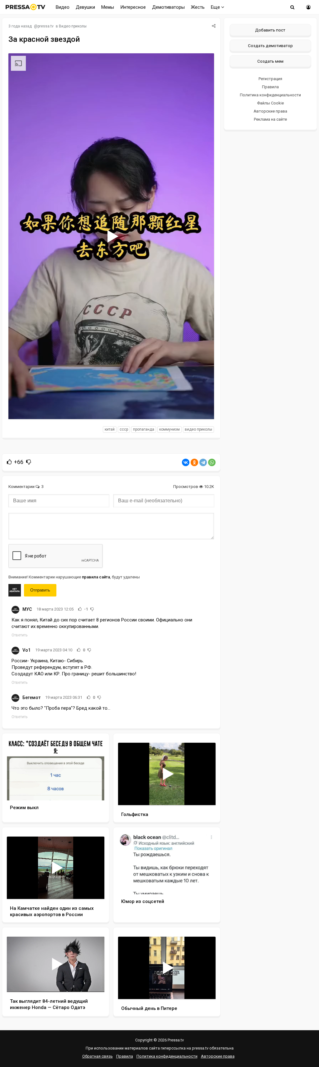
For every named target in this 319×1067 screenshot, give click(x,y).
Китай (110, 429)
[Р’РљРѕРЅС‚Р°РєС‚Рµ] (185, 462)
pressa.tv (46, 26)
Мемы (107, 7)
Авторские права (270, 111)
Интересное (133, 7)
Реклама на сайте (270, 119)
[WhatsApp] (212, 462)
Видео (62, 7)
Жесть (198, 7)
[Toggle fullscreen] (202, 408)
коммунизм (169, 429)
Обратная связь (97, 1056)
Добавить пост (270, 29)
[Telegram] (203, 462)
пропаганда (143, 429)
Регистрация (270, 78)
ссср (124, 429)
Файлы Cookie (270, 103)
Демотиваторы (168, 7)
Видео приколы (73, 26)
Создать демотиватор (270, 45)
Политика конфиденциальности (270, 95)
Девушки (85, 7)
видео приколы (198, 429)
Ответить (19, 635)
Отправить (40, 590)
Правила (270, 86)
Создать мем (270, 61)
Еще (216, 7)
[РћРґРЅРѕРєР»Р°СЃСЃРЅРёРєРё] (194, 462)
